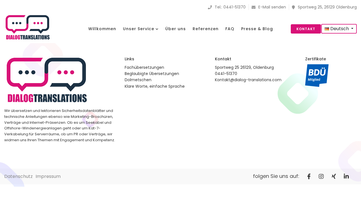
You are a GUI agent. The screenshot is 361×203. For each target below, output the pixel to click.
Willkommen (102, 29)
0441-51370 (226, 73)
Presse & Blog (257, 29)
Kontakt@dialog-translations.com (248, 80)
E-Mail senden (272, 7)
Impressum (48, 176)
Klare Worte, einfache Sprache (155, 86)
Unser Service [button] (139, 29)
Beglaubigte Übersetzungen (152, 73)
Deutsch (339, 28)
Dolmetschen (138, 80)
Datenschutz (18, 176)
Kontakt (305, 29)
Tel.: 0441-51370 (230, 7)
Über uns (175, 29)
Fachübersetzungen (144, 67)
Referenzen (206, 29)
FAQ (229, 29)
